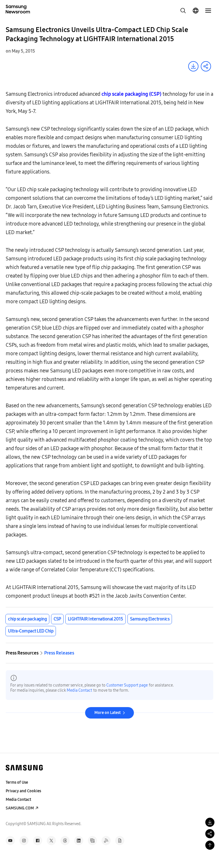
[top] (209, 845)
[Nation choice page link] (195, 10)
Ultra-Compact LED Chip (30, 631)
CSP (57, 619)
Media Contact (79, 690)
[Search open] (183, 10)
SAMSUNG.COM (20, 808)
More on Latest (107, 712)
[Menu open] (208, 10)
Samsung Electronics (150, 619)
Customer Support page (127, 685)
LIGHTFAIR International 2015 (95, 619)
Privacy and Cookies (23, 791)
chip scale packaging (27, 619)
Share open (206, 66)
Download (193, 66)
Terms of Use (17, 782)
